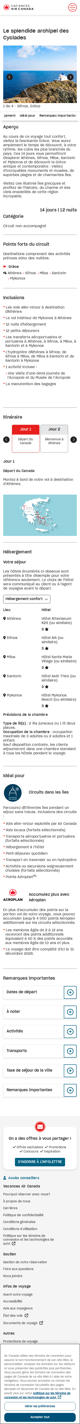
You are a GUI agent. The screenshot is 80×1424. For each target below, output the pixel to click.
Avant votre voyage (18, 1294)
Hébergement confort (24, 599)
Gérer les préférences (40, 1406)
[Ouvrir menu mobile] (72, 7)
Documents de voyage (20, 1323)
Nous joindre (12, 1276)
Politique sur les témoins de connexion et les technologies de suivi (28, 1240)
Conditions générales (19, 1222)
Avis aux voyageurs (18, 1308)
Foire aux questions (18, 1269)
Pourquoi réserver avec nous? (26, 1194)
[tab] (27, 116)
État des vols (13, 1315)
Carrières (10, 1208)
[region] (40, 1384)
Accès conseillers (23, 1178)
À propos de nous (16, 1201)
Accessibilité (12, 1301)
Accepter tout (40, 1417)
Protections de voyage (20, 1341)
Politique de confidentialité (23, 1215)
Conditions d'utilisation (20, 1229)
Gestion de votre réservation (25, 1262)
